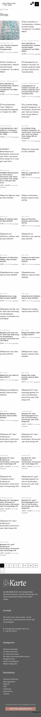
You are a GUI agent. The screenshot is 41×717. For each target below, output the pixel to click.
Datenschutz (8, 691)
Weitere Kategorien (10, 664)
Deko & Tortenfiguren (11, 661)
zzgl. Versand (15, 52)
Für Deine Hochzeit (10, 652)
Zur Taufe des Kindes (11, 654)
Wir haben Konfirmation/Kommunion (16, 656)
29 (36, 565)
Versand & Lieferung (10, 679)
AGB (4, 686)
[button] (20, 709)
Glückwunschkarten (10, 649)
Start (1, 9)
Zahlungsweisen (9, 682)
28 (31, 565)
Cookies (6, 694)
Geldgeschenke (9, 659)
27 (25, 565)
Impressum (7, 689)
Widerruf (6, 684)
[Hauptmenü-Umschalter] (37, 4)
